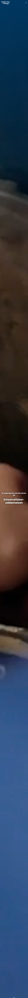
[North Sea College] (5, 2)
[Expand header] (26, 3)
